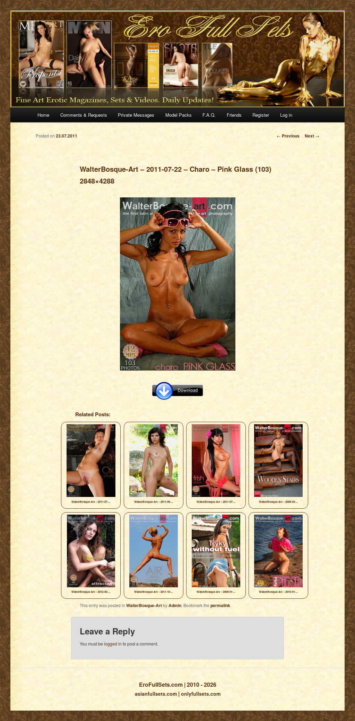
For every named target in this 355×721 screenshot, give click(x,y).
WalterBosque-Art (144, 605)
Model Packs (178, 115)
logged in (113, 644)
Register (260, 115)
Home (43, 115)
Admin (174, 605)
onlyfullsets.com (200, 693)
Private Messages (136, 115)
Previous (288, 136)
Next (312, 136)
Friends (234, 115)
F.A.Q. (209, 115)
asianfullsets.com (156, 693)
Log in (286, 115)
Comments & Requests (83, 115)
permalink (220, 605)
